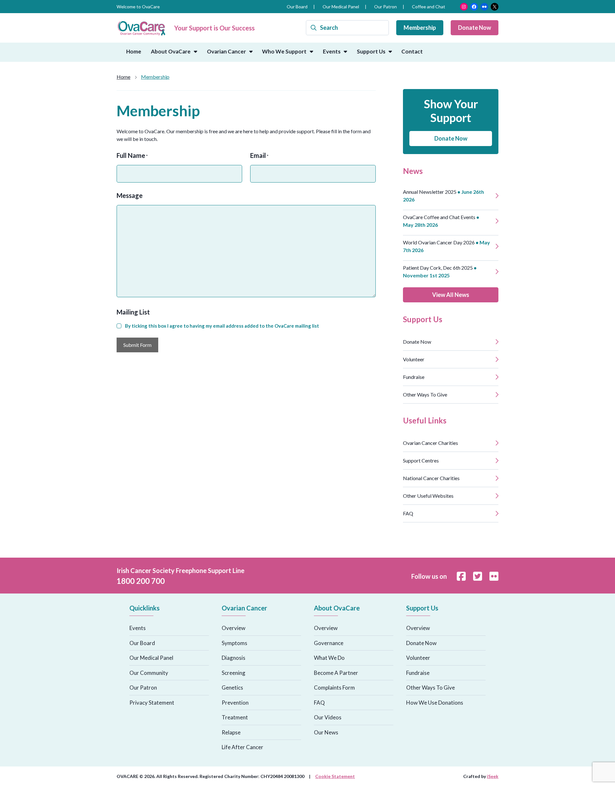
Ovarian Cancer (226, 51)
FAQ (408, 513)
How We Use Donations (434, 702)
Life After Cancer (242, 747)
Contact (412, 51)
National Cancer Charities (431, 478)
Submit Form (137, 345)
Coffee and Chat (428, 6)
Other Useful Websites (428, 496)
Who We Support (284, 51)
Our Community (148, 672)
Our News (326, 732)
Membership (420, 27)
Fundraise (413, 377)
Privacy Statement (151, 702)
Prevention (235, 702)
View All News (450, 294)
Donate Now (474, 27)
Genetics (232, 687)
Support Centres (421, 460)
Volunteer (413, 359)
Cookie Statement (335, 776)
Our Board (297, 6)
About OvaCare (171, 51)
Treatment (235, 717)
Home (133, 51)
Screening (233, 672)
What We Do (329, 657)
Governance (328, 643)
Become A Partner (336, 672)
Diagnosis (233, 657)
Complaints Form (334, 687)
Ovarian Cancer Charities (430, 443)
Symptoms (234, 643)
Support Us (371, 51)
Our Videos (327, 717)
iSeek (492, 776)
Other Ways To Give (425, 394)
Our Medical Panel (341, 6)
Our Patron (385, 6)
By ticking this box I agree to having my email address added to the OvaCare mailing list (222, 326)
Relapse (231, 732)
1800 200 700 (141, 580)
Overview (233, 628)
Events (331, 51)
